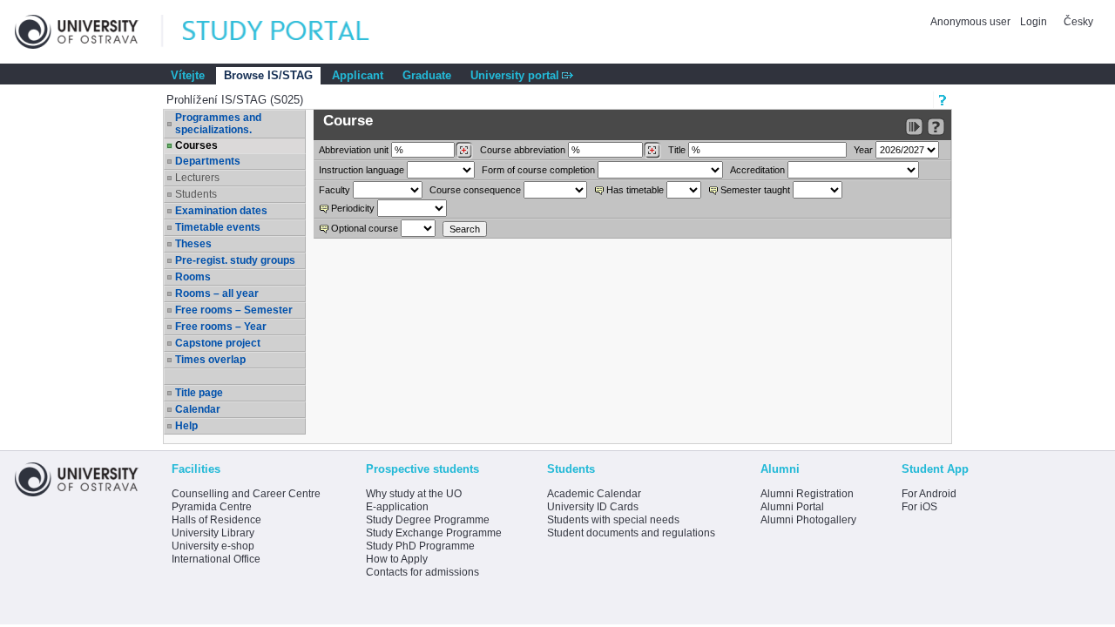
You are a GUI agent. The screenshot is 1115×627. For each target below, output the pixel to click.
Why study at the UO (414, 494)
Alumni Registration (807, 494)
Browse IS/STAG (268, 75)
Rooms (193, 277)
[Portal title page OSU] (292, 32)
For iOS (919, 507)
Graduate (426, 75)
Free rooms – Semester (234, 310)
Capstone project (217, 343)
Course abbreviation (522, 150)
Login (1033, 22)
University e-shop (213, 546)
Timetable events (217, 227)
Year (863, 150)
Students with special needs (613, 520)
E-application (397, 507)
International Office (216, 559)
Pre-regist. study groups (235, 260)
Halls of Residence (216, 520)
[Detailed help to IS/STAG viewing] (936, 127)
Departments (207, 161)
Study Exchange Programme (434, 533)
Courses (196, 145)
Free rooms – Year (221, 326)
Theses (193, 244)
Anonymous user (971, 22)
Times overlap (210, 360)
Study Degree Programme (428, 520)
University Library (213, 533)
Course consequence (475, 190)
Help (186, 426)
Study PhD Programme (420, 546)
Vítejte (188, 75)
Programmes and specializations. (218, 123)
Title (677, 150)
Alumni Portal (792, 507)
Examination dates (221, 211)
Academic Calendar (594, 494)
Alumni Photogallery (808, 520)
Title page (199, 393)
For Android (929, 494)
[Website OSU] (89, 32)
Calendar (197, 409)
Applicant (357, 75)
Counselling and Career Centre (246, 494)
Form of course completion (538, 170)
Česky (1078, 22)
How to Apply (397, 559)
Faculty (334, 190)
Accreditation (757, 170)
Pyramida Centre (212, 507)
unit (354, 150)
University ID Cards (593, 507)
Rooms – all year (217, 293)
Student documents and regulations (631, 533)
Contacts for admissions (422, 572)
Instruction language (361, 170)
